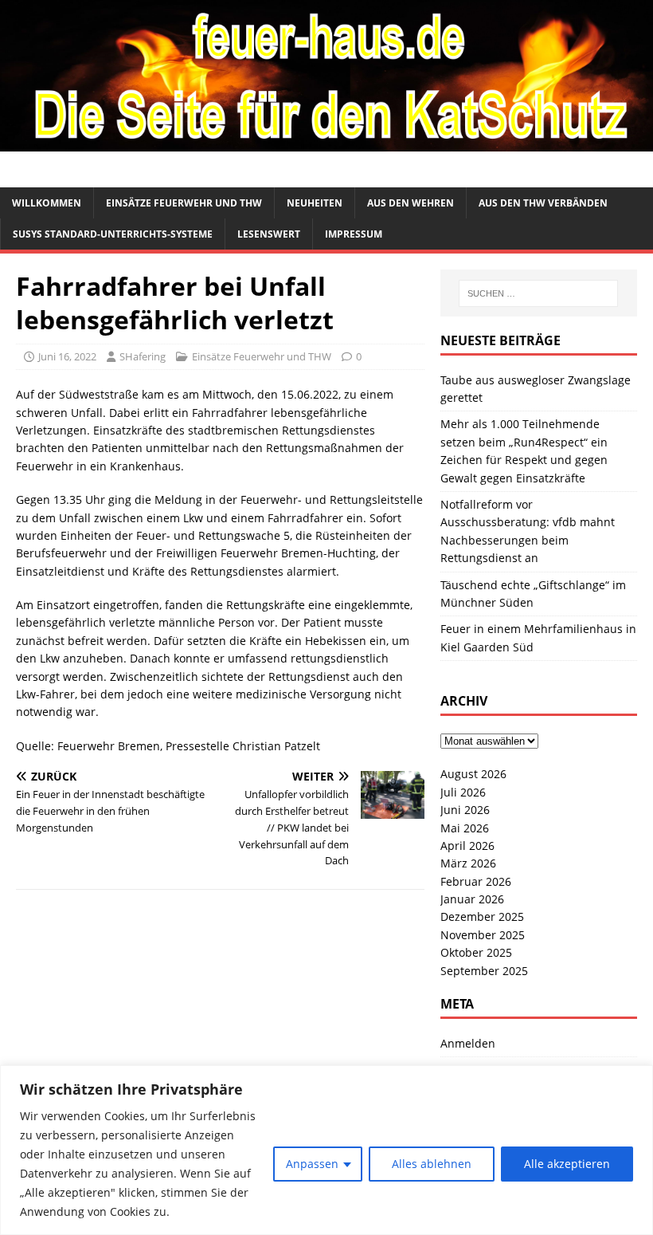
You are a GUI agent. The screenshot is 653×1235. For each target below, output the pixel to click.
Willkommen (46, 203)
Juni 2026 (465, 809)
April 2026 (467, 845)
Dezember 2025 (482, 916)
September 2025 (484, 970)
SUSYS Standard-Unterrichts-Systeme (113, 234)
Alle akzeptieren (567, 1163)
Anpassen (312, 1163)
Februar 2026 (475, 881)
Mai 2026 (464, 828)
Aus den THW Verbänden (543, 203)
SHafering (142, 356)
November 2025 (482, 934)
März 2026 (468, 863)
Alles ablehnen (431, 1163)
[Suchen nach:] (538, 293)
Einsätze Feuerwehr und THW (184, 203)
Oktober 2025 (476, 952)
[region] (326, 1150)
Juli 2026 (463, 792)
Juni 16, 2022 (67, 356)
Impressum (353, 234)
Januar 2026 (472, 899)
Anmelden (467, 1043)
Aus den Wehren (410, 203)
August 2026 (473, 773)
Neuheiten (314, 203)
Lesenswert (268, 234)
